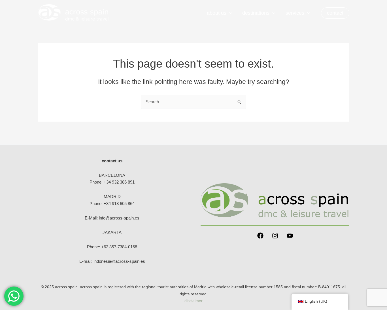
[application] (229, 13)
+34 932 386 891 (119, 182)
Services (295, 13)
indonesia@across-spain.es (119, 261)
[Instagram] (275, 235)
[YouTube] (290, 235)
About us (216, 13)
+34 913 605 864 (119, 203)
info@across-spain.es (119, 218)
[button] (335, 13)
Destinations (255, 13)
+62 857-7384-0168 (119, 246)
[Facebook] (260, 235)
